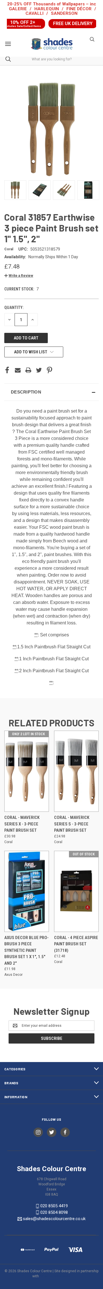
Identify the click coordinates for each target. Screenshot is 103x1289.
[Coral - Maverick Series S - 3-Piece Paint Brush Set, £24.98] (76, 771)
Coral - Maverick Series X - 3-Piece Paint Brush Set (21, 824)
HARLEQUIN (46, 8)
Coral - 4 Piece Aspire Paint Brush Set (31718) (76, 944)
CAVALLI (34, 13)
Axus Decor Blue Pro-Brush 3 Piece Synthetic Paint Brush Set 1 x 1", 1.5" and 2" (26, 950)
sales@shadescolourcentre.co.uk (54, 1218)
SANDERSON (64, 13)
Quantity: (13, 307)
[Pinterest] (49, 370)
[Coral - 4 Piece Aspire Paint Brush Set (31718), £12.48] (76, 891)
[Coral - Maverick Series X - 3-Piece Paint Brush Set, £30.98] (26, 771)
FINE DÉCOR (79, 8)
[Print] (28, 370)
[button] (18, 276)
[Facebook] (7, 370)
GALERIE (18, 8)
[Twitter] (39, 370)
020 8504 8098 (54, 1212)
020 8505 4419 (54, 1205)
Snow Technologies (55, 1276)
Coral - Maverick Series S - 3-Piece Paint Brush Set (71, 824)
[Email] (18, 370)
